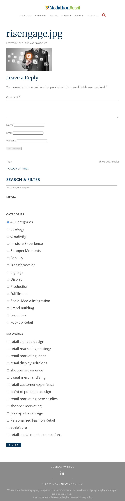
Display (16, 279)
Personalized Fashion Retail (32, 420)
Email (9, 132)
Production (18, 287)
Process (41, 15)
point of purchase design (30, 392)
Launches (17, 315)
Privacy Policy (86, 497)
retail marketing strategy (30, 349)
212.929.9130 (50, 484)
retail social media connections (36, 435)
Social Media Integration (29, 301)
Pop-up (16, 258)
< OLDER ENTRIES (17, 168)
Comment (13, 97)
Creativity (17, 236)
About (79, 15)
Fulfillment (18, 294)
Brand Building (21, 308)
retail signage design (27, 342)
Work (54, 15)
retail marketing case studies (34, 399)
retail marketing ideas (28, 356)
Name (9, 125)
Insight (66, 15)
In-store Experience (26, 244)
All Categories (21, 222)
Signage (16, 272)
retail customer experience (32, 385)
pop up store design (26, 413)
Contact (93, 15)
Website (11, 140)
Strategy (16, 229)
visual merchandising (27, 377)
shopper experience (26, 370)
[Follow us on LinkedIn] (62, 473)
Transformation (22, 265)
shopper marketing (26, 406)
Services (25, 15)
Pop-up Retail (21, 322)
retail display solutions (28, 363)
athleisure (18, 428)
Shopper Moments (25, 251)
